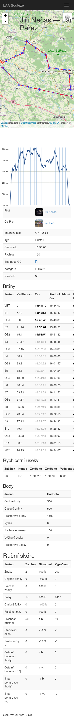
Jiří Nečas (50, 212)
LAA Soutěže (13, 5)
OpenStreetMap (28, 122)
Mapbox (5, 126)
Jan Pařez (50, 223)
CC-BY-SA (54, 122)
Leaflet (4, 122)
